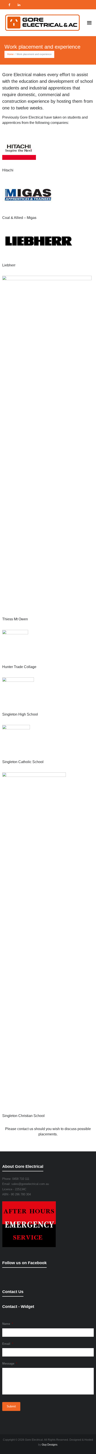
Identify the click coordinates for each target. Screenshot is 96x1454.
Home (10, 54)
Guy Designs (49, 1444)
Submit (11, 1406)
